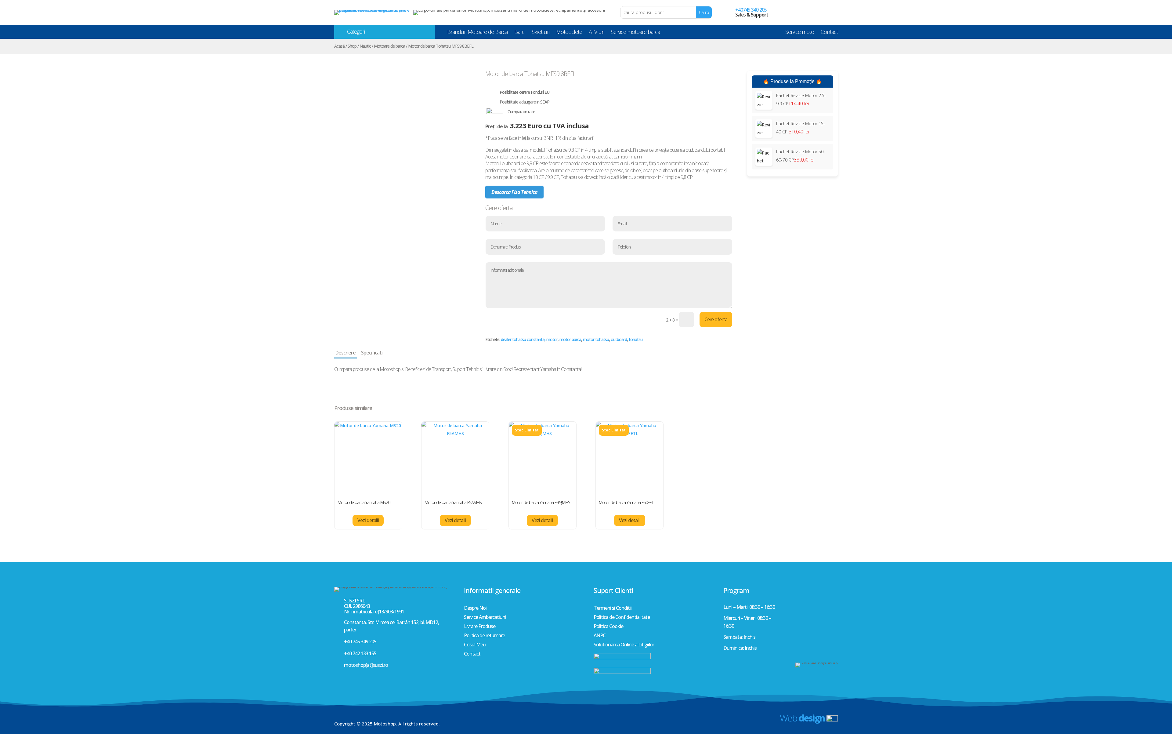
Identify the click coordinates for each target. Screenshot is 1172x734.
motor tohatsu (596, 339)
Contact (829, 33)
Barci (519, 33)
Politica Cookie (608, 627)
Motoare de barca (389, 46)
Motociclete (569, 33)
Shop (352, 46)
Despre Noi (475, 608)
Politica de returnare (484, 636)
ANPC (600, 636)
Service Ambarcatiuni (485, 617)
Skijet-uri (540, 33)
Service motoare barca (635, 33)
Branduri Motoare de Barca (477, 33)
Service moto (799, 33)
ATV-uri (596, 33)
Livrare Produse (479, 627)
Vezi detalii (368, 520)
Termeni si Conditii (612, 608)
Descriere (345, 352)
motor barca (570, 339)
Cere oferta (715, 319)
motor (552, 339)
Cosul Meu (475, 645)
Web (802, 718)
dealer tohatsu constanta (522, 339)
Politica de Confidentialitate (622, 617)
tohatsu (635, 339)
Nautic (365, 46)
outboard (619, 339)
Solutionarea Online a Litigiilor (624, 645)
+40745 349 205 (751, 9)
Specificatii (372, 352)
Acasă (339, 46)
